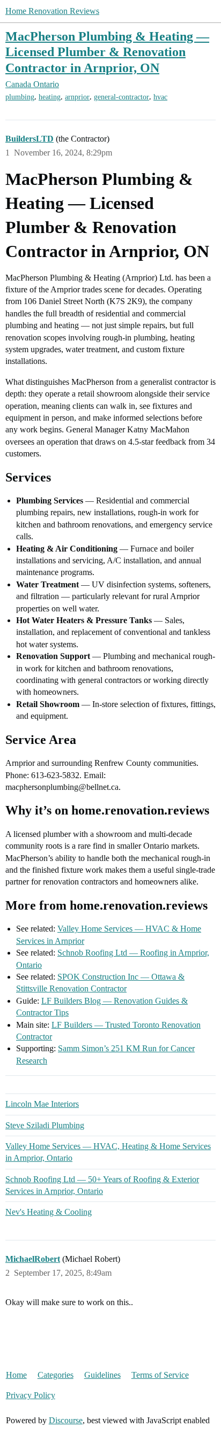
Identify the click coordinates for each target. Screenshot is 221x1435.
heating (50, 97)
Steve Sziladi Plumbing (44, 1125)
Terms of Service (160, 1374)
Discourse (66, 1420)
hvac (160, 97)
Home (16, 1374)
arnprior (77, 97)
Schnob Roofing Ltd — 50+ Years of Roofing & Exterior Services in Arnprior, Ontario (102, 1185)
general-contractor (121, 97)
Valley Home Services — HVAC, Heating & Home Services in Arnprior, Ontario (108, 1152)
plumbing (19, 97)
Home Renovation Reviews (52, 10)
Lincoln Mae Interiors (42, 1103)
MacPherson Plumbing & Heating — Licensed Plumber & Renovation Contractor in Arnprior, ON (107, 51)
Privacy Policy (30, 1395)
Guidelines (102, 1374)
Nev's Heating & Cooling (48, 1211)
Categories (55, 1374)
